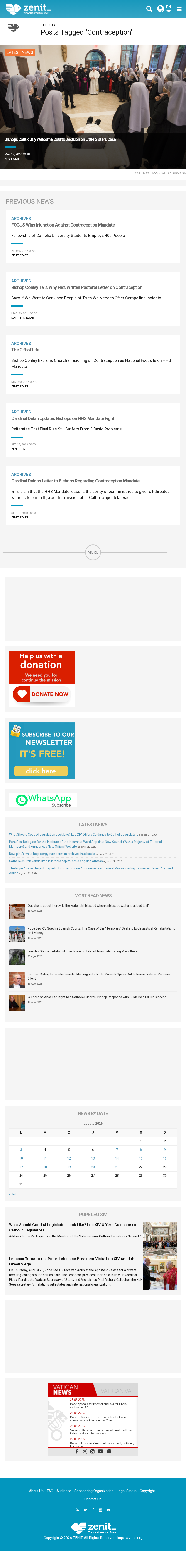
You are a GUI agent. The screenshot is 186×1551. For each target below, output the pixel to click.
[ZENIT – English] (52, 8)
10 (21, 1158)
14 (117, 1158)
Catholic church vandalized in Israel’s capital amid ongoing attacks (56, 861)
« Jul (12, 1194)
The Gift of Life (25, 350)
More (93, 552)
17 (21, 1167)
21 (117, 1167)
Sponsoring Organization (93, 1491)
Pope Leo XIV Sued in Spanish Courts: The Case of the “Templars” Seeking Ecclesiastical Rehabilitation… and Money (102, 931)
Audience (63, 1491)
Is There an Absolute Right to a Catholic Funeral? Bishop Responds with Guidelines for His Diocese (97, 997)
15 (141, 1158)
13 (93, 1158)
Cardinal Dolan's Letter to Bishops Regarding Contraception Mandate (75, 481)
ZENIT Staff (13, 158)
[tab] (70, 1389)
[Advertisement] (93, 609)
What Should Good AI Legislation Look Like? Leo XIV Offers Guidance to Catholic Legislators (73, 834)
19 (69, 1167)
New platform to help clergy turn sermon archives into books (52, 854)
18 (45, 1167)
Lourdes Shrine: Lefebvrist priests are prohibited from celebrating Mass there (83, 951)
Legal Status (127, 1491)
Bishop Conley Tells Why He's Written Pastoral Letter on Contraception (76, 287)
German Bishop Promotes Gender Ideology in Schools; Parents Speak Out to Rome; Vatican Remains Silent (99, 976)
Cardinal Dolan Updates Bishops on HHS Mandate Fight (62, 418)
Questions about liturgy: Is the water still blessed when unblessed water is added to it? (89, 905)
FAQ (50, 1491)
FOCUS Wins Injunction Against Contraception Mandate (63, 225)
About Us (36, 1491)
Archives (21, 218)
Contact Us (93, 1499)
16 (165, 1158)
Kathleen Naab (22, 318)
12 (69, 1158)
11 (45, 1158)
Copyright (147, 1491)
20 (93, 1167)
